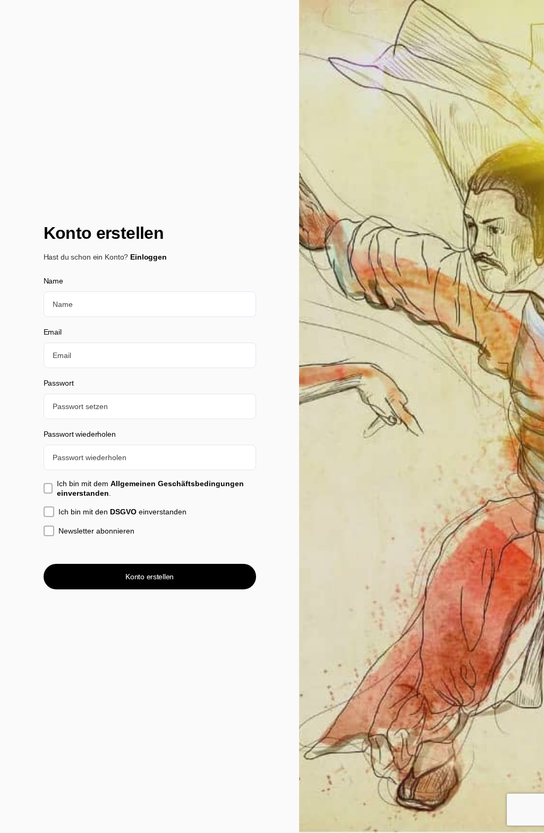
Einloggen (148, 257)
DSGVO (123, 511)
